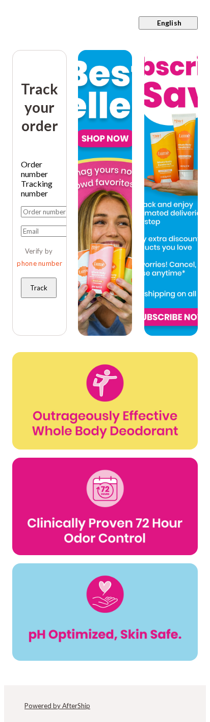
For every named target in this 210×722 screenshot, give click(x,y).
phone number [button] (39, 263)
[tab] (39, 169)
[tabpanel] (39, 252)
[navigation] (105, 23)
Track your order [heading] (39, 107)
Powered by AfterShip (57, 706)
